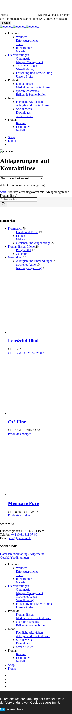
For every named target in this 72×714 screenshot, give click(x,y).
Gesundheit (15, 257)
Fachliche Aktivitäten (29, 632)
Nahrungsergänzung (29, 268)
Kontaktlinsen (25, 614)
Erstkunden (23, 657)
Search (6, 22)
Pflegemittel (23, 250)
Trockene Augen (26, 596)
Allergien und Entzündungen (34, 261)
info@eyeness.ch (20, 538)
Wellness (21, 568)
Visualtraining (25, 600)
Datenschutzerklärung (14, 554)
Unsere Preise (24, 607)
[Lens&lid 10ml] (38, 332)
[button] (26, 352)
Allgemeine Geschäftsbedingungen (22, 555)
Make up (21, 239)
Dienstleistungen (18, 586)
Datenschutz (14, 709)
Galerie (20, 582)
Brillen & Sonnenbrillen (31, 625)
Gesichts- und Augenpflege (33, 243)
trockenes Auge (26, 264)
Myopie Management (29, 593)
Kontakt (21, 654)
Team (19, 575)
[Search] (3, 204)
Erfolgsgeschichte (27, 571)
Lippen (20, 235)
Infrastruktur (24, 578)
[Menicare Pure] (38, 494)
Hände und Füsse (27, 232)
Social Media (24, 639)
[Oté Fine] (38, 413)
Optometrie (23, 589)
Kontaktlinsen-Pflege (21, 246)
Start (3, 192)
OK (2, 709)
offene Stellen (24, 647)
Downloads (23, 643)
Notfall (20, 661)
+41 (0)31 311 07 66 (24, 534)
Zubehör (21, 253)
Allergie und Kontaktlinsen (33, 636)
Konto (12, 668)
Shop (11, 665)
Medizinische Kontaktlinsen (33, 618)
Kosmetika (15, 228)
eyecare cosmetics (27, 621)
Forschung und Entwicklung (34, 603)
